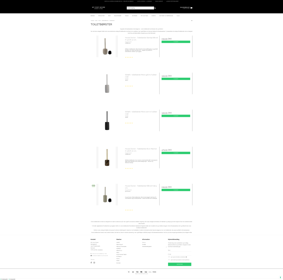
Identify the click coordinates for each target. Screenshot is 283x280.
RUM (109, 15)
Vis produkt (176, 41)
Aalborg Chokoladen (121, 246)
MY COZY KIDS (144, 15)
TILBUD (127, 15)
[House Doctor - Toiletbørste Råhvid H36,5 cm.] (107, 200)
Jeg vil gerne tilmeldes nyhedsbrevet (181, 257)
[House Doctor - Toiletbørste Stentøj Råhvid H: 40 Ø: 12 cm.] (107, 52)
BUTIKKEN (134, 15)
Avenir (117, 260)
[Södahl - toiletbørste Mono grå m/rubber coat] (107, 89)
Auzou (118, 258)
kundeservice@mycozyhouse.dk (100, 255)
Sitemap (92, 259)
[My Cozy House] (98, 8)
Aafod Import (119, 244)
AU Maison (119, 256)
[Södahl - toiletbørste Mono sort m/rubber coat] (107, 126)
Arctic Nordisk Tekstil (121, 254)
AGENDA (118, 248)
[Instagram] (94, 263)
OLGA (178, 15)
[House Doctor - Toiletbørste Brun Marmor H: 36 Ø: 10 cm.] (107, 163)
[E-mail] (179, 254)
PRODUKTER (101, 15)
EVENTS (154, 15)
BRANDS (93, 15)
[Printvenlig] (191, 20)
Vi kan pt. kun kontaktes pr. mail (99, 253)
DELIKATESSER (117, 15)
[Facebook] (91, 263)
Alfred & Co (119, 250)
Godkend (180, 264)
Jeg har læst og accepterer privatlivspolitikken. (180, 259)
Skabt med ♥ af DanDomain (141, 273)
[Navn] (179, 250)
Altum (117, 252)
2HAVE (118, 242)
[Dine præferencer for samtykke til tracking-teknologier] (280, 277)
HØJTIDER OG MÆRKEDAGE (166, 15)
